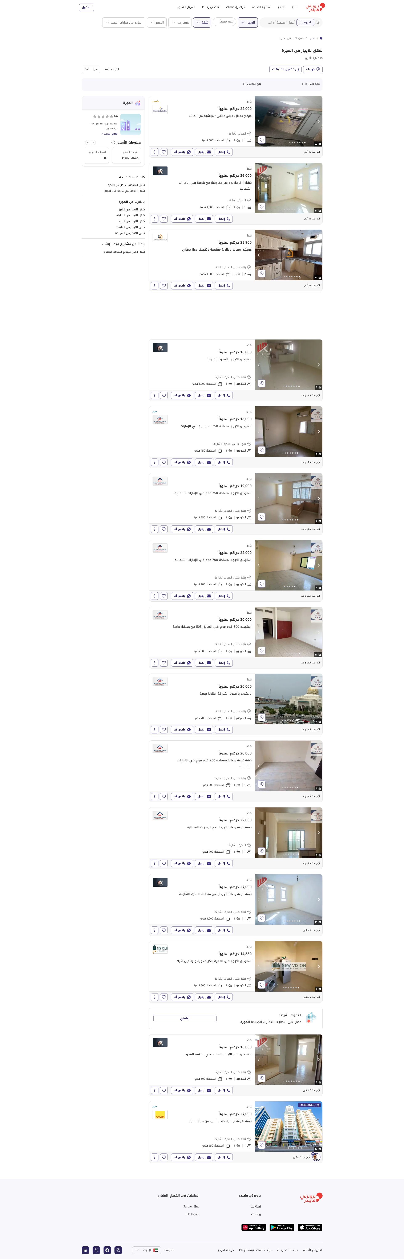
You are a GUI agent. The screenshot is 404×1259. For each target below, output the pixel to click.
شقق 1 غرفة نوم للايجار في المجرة (124, 190)
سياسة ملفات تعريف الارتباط (255, 1250)
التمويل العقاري (186, 7)
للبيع (294, 7)
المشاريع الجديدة (261, 7)
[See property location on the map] (262, 140)
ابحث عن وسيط (210, 7)
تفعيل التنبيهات (283, 69)
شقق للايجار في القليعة (131, 227)
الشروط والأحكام (313, 1250)
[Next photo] (318, 121)
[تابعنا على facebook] (107, 1250)
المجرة (307, 22)
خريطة (310, 69)
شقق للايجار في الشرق (131, 209)
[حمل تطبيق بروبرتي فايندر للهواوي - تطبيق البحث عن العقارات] (253, 1227)
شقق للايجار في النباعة (131, 221)
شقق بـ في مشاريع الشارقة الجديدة (124, 251)
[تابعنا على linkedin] (85, 1250)
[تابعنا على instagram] (118, 1250)
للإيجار (281, 7)
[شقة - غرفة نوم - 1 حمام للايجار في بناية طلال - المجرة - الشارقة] (236, 771)
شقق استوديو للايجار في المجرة (126, 185)
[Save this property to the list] (164, 152)
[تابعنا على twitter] (96, 1250)
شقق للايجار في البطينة (130, 215)
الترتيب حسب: (111, 69)
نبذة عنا (255, 1206)
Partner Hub (191, 1206)
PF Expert (192, 1214)
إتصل (221, 152)
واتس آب (180, 152)
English (169, 1250)
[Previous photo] (259, 121)
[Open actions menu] (154, 152)
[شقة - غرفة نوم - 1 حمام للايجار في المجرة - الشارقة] (236, 127)
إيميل (202, 152)
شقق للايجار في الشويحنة (129, 233)
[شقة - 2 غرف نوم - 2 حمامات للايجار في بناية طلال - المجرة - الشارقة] (236, 260)
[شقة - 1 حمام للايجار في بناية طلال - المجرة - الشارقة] (236, 370)
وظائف (256, 1214)
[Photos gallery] (288, 121)
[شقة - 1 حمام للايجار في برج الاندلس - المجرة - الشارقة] (236, 437)
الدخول (86, 7)
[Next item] (87, 142)
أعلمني (185, 1018)
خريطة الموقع (226, 1250)
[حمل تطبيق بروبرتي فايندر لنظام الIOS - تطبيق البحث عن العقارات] (310, 1227)
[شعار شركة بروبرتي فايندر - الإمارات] (315, 7)
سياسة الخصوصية (287, 1250)
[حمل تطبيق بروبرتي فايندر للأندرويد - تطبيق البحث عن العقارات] (282, 1227)
